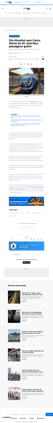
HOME (6, 13)
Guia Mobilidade (14, 414)
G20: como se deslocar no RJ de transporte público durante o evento (25, 116)
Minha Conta (30, 414)
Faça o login (27, 262)
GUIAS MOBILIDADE (17, 13)
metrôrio (28, 212)
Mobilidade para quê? (10, 30)
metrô (23, 212)
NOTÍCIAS (10, 13)
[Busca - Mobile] (47, 8)
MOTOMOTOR (43, 13)
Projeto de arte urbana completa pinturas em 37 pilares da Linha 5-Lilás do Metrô (26, 120)
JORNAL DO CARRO (35, 13)
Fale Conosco (38, 414)
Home (5, 30)
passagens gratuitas (37, 212)
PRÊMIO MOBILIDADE (27, 13)
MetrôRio (32, 101)
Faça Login (49, 414)
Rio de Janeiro (13, 215)
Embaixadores (23, 414)
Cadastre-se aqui (23, 247)
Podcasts (23, 418)
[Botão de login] (50, 8)
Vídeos (32, 418)
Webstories (41, 418)
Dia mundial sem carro (14, 212)
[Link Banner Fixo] (26, 201)
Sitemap (44, 414)
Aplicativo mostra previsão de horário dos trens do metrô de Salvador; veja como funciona (25, 124)
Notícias (14, 418)
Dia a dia (15, 30)
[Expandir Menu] (2, 8)
